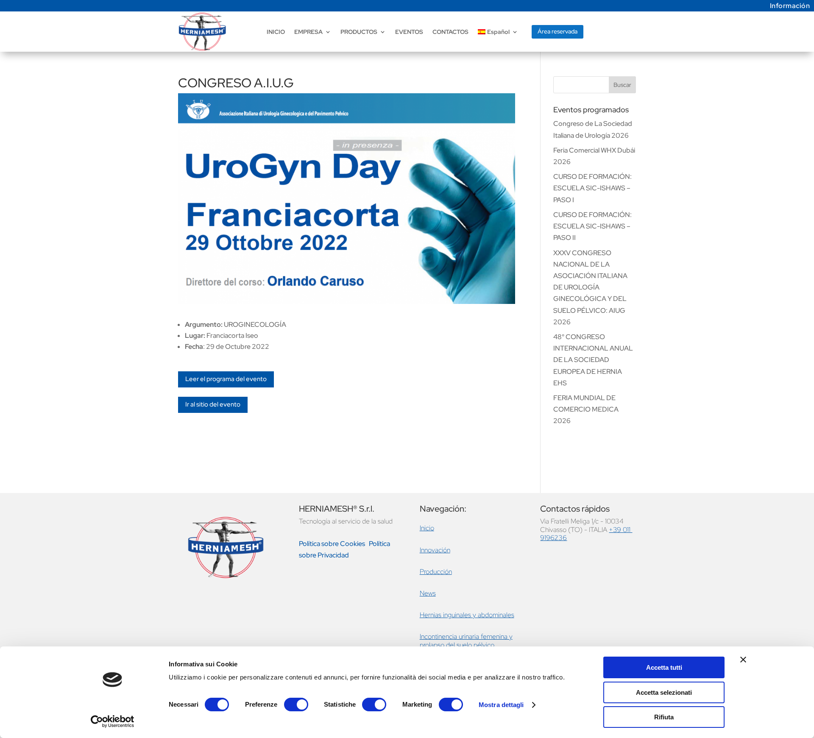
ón (446, 550)
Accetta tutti (664, 667)
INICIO (276, 32)
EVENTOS (409, 32)
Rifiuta (664, 717)
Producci (432, 571)
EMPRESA (308, 32)
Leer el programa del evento (226, 379)
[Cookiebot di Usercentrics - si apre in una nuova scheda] (112, 721)
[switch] (296, 704)
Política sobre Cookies (332, 543)
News (428, 593)
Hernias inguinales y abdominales (467, 614)
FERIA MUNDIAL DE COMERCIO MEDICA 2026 (586, 409)
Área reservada (557, 31)
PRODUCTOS (358, 32)
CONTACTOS (450, 32)
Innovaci (431, 550)
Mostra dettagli (501, 704)
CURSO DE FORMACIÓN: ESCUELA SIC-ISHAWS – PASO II (592, 226)
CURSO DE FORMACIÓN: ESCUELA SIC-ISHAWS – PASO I (592, 188)
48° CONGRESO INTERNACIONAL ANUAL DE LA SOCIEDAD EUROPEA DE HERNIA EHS (593, 359)
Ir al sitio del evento (212, 404)
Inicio (427, 528)
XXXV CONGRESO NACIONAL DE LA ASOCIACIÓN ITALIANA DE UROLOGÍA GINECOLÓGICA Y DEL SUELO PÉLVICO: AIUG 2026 (590, 287)
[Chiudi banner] (743, 660)
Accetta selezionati (664, 692)
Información (790, 5)
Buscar (622, 85)
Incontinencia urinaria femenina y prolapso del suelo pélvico (466, 640)
